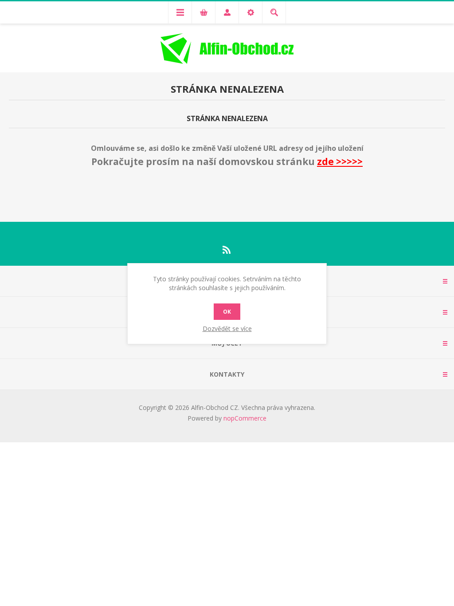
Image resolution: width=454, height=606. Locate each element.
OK (227, 311)
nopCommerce (244, 418)
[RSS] (227, 250)
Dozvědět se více (227, 328)
